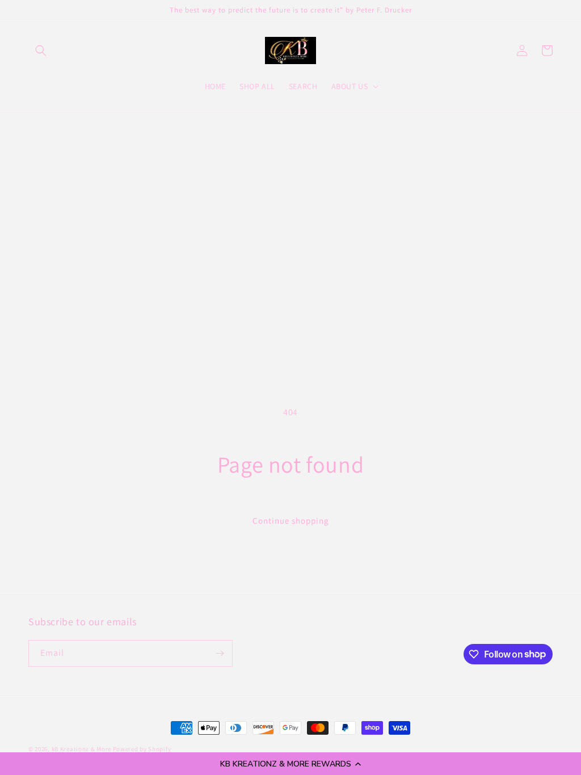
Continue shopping (290, 520)
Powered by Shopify (142, 749)
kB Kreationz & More (81, 749)
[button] (290, 763)
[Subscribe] (219, 653)
